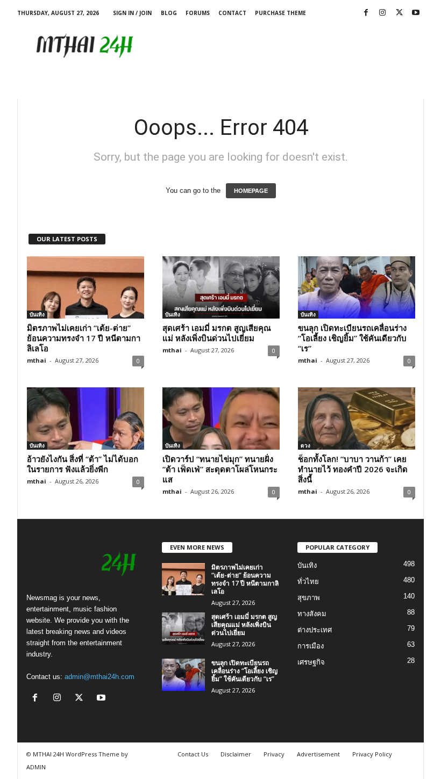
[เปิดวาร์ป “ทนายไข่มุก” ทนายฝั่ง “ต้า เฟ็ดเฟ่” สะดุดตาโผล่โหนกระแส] (221, 418)
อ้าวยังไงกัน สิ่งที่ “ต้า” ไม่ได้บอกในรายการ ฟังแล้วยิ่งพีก (82, 463)
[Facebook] (365, 13)
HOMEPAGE (251, 190)
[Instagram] (382, 13)
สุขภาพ (308, 598)
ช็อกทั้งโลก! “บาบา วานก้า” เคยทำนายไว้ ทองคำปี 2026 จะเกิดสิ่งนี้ (353, 469)
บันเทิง (37, 314)
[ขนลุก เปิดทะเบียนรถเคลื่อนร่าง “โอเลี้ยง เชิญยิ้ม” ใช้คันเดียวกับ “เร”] (356, 287)
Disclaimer (235, 754)
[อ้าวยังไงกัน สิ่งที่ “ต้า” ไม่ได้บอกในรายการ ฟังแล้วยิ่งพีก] (85, 418)
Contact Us (192, 754)
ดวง (305, 445)
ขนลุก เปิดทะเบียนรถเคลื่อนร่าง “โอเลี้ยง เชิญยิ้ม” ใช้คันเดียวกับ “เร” (352, 338)
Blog (169, 13)
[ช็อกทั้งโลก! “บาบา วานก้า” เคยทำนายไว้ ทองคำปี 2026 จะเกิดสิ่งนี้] (356, 418)
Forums (198, 13)
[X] (399, 13)
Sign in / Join (132, 13)
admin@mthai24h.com (99, 677)
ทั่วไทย (308, 582)
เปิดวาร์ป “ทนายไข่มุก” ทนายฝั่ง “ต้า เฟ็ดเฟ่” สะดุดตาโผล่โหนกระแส (220, 469)
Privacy (274, 754)
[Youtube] (415, 13)
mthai (36, 360)
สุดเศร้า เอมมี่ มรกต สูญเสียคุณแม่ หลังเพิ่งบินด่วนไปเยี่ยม (216, 332)
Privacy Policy (372, 754)
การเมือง (310, 646)
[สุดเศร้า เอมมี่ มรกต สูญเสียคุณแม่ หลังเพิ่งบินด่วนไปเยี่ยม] (221, 287)
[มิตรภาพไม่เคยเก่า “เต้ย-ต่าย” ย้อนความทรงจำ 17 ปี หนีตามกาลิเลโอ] (85, 287)
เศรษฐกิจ (311, 662)
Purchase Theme (280, 13)
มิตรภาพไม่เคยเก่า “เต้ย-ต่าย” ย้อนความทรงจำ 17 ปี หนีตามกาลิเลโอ (83, 338)
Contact (232, 13)
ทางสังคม (311, 614)
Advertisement (318, 754)
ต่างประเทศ (314, 630)
